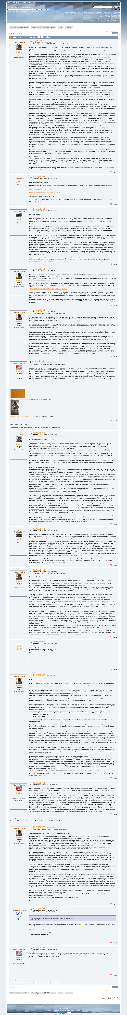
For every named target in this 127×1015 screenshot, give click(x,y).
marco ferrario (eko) (19, 910)
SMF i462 (56, 1006)
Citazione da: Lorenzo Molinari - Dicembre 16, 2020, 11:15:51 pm (48, 915)
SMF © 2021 (62, 1006)
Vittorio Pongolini (19, 363)
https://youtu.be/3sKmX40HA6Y (43, 261)
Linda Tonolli (19, 179)
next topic (115, 31)
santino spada (19, 644)
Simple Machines (69, 1006)
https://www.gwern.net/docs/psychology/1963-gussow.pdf (44, 192)
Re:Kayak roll (39, 177)
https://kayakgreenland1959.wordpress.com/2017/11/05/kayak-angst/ (48, 288)
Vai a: (103, 998)
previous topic (109, 31)
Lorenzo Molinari (19, 43)
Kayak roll (37, 41)
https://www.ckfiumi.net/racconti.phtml (107, 16)
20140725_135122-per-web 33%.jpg (21, 399)
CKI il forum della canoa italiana (21, 2)
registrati (27, 7)
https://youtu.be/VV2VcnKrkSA (37, 929)
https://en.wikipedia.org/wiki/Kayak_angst (40, 189)
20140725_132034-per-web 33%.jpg (21, 416)
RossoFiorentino (19, 211)
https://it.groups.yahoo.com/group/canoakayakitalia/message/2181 (99, 13)
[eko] (18, 919)
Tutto (16, 33)
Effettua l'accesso (17, 7)
